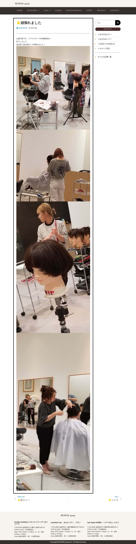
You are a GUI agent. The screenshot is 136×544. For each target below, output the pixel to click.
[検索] (117, 22)
